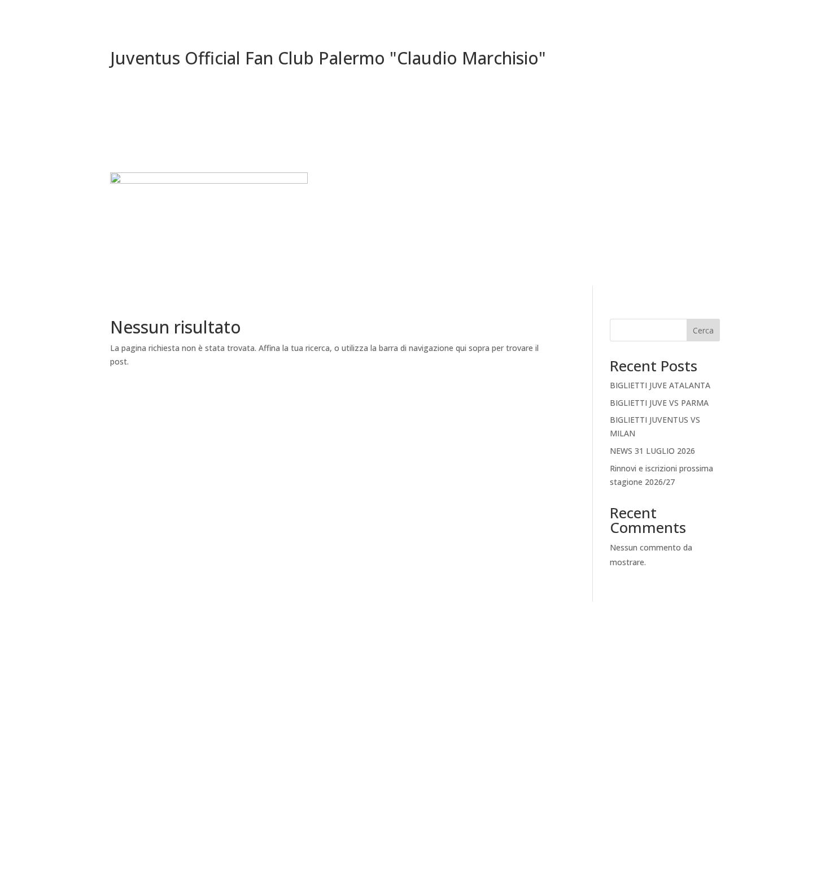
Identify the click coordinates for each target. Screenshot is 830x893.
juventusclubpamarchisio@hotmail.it (415, 836)
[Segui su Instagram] (641, 661)
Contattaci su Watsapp (629, 705)
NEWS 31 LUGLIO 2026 (652, 450)
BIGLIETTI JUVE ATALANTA (660, 385)
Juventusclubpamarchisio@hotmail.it (200, 768)
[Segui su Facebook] (618, 661)
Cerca (703, 330)
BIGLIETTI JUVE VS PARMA (659, 402)
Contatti (633, 203)
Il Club (535, 203)
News (672, 203)
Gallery (707, 203)
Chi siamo (588, 203)
